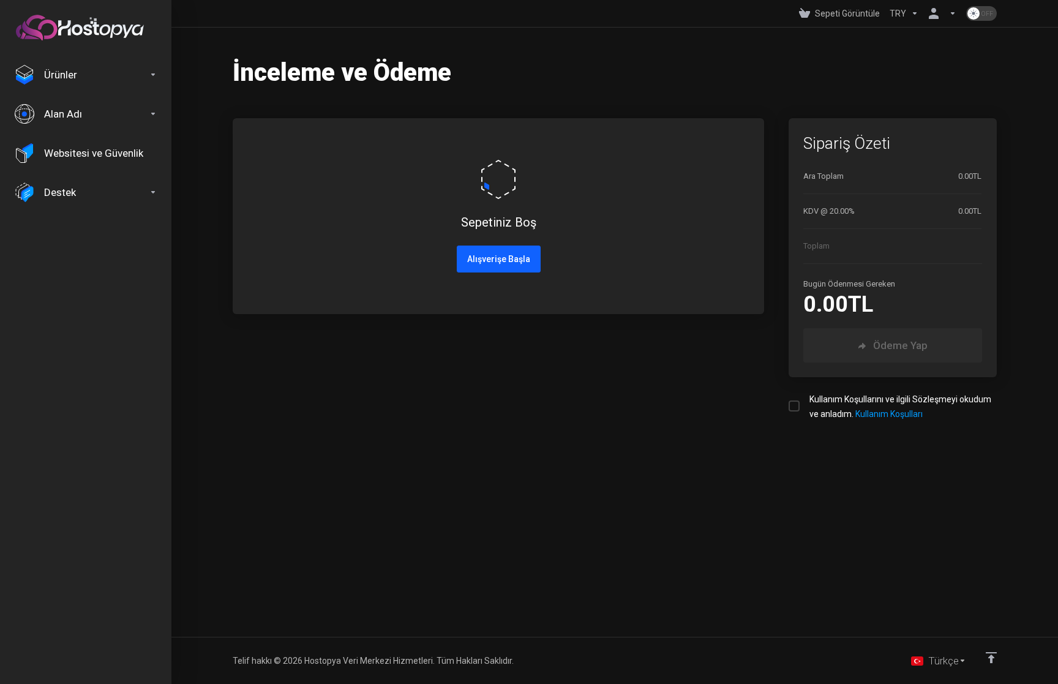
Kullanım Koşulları (889, 414)
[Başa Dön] (991, 657)
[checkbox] (794, 406)
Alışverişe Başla (498, 259)
